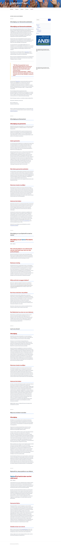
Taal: (31, 9)
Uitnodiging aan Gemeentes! (18, 119)
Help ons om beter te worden (18, 412)
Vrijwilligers (38, 27)
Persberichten (39, 30)
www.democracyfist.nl (14, 225)
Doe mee (22, 9)
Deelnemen (37, 24)
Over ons (26, 9)
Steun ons (37, 33)
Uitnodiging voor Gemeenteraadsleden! (21, 22)
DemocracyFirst (19, 3)
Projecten (16, 9)
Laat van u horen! (15, 329)
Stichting (11, 9)
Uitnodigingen (39, 31)
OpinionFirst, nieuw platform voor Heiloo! (21, 471)
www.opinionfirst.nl (26, 220)
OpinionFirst (18, 81)
